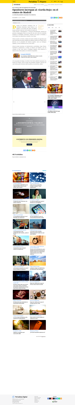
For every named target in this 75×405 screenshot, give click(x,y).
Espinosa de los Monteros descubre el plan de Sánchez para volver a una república (53, 42)
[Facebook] (51, 17)
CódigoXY (60, 4)
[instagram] (55, 398)
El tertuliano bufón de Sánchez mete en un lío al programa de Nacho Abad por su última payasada (53, 53)
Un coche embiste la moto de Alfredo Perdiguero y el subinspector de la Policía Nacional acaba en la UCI (53, 32)
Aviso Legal (36, 396)
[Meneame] (60, 17)
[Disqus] (29, 352)
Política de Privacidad (37, 397)
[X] (53, 1)
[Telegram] (58, 17)
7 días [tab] (52, 27)
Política (38, 4)
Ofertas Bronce (18, 132)
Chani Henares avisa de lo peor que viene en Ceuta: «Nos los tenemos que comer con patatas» (54, 73)
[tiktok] (54, 398)
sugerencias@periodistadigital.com (17, 403)
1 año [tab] (59, 27)
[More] (61, 17)
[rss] (61, 398)
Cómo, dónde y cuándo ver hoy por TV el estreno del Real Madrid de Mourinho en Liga (54, 62)
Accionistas (36, 402)
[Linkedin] (55, 17)
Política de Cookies (37, 398)
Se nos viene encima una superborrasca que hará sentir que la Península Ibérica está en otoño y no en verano (54, 58)
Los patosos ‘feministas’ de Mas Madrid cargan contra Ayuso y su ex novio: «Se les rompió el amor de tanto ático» (54, 38)
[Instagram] (58, 1)
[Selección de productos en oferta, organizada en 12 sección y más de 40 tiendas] (29, 118)
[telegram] (57, 398)
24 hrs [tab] (49, 27)
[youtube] (52, 398)
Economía (42, 4)
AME (62, 1)
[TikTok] (56, 1)
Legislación (57, 4)
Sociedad (17, 4)
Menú (14, 1)
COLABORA (29, 144)
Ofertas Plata (18, 131)
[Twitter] (53, 17)
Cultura (49, 4)
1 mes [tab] (56, 27)
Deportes (52, 4)
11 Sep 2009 (19, 17)
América (35, 4)
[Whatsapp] (56, 17)
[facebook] (48, 398)
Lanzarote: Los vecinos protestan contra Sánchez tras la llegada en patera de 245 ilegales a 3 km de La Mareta (54, 78)
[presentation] (14, 102)
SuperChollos (18, 128)
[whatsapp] (59, 398)
